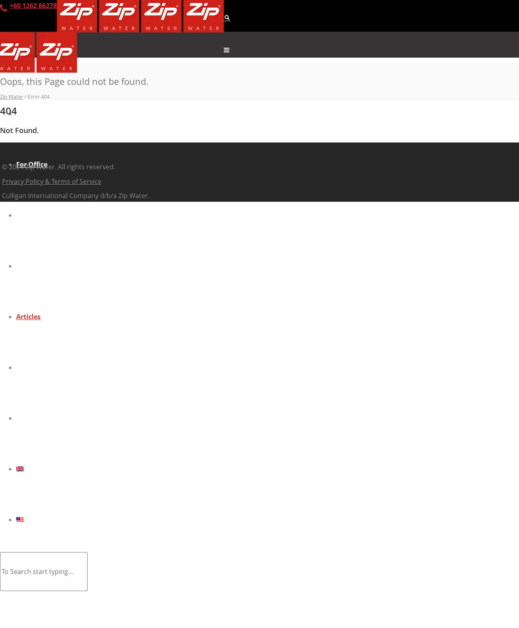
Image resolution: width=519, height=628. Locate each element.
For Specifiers (37, 215)
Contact (29, 418)
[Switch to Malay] (267, 519)
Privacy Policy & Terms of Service (51, 181)
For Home (31, 113)
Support (29, 367)
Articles (28, 316)
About (26, 265)
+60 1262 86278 (33, 5)
